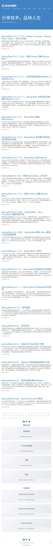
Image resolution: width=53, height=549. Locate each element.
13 (34, 413)
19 (3, 415)
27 (25, 415)
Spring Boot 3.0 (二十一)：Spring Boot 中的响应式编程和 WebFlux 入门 (26, 98)
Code (15, 22)
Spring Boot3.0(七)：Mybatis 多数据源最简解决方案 (25, 362)
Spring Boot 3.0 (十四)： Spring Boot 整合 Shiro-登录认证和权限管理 (26, 233)
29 (31, 415)
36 (3, 418)
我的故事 (26, 431)
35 (48, 415)
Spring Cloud (17, 9)
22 (11, 415)
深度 (24, 9)
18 (48, 413)
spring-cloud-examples (26, 508)
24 (17, 415)
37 (5, 418)
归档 (39, 9)
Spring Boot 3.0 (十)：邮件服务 (16, 307)
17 (45, 413)
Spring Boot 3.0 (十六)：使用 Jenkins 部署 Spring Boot (24, 194)
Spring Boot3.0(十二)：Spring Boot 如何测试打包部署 (26, 269)
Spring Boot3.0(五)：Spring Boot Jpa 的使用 (22, 398)
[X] (29, 421)
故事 (29, 9)
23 (14, 415)
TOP (50, 542)
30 (34, 415)
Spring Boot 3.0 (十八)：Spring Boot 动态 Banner (24, 157)
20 (5, 415)
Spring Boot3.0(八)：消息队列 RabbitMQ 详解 (23, 344)
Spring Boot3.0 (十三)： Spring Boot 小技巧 (22, 251)
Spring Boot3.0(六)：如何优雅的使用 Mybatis (22, 380)
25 (20, 415)
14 (37, 413)
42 (20, 418)
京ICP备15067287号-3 (26, 545)
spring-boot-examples (26, 494)
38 (8, 418)
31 (37, 415)
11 (28, 413)
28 (28, 415)
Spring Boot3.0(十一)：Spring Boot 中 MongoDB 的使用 (26, 288)
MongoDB (9, 22)
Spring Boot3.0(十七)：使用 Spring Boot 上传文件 (24, 176)
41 (17, 418)
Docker (12, 22)
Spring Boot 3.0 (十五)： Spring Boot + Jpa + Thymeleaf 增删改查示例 (22, 213)
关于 (49, 9)
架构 (34, 9)
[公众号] (26, 421)
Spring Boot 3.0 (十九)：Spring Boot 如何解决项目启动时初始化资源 (26, 138)
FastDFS (5, 22)
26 (22, 415)
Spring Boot (7, 9)
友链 (44, 9)
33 (42, 415)
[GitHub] (24, 421)
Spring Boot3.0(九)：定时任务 (15, 326)
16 (42, 413)
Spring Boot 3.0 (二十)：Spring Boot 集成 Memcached (21, 118)
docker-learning (26, 523)
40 (14, 418)
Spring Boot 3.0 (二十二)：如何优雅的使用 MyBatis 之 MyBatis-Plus (26, 77)
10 (25, 413)
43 (22, 418)
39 (11, 418)
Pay (2, 22)
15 (40, 413)
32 (39, 415)
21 (8, 415)
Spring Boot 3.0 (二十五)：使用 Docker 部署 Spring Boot (25, 57)
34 (45, 415)
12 (31, 413)
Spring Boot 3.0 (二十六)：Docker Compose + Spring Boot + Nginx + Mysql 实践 (26, 37)
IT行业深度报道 (26, 445)
